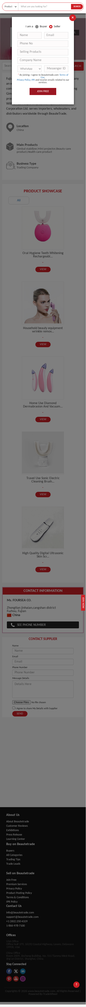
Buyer (43, 26)
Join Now (83, 602)
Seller (57, 26)
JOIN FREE (43, 91)
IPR (33, 80)
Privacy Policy (23, 80)
